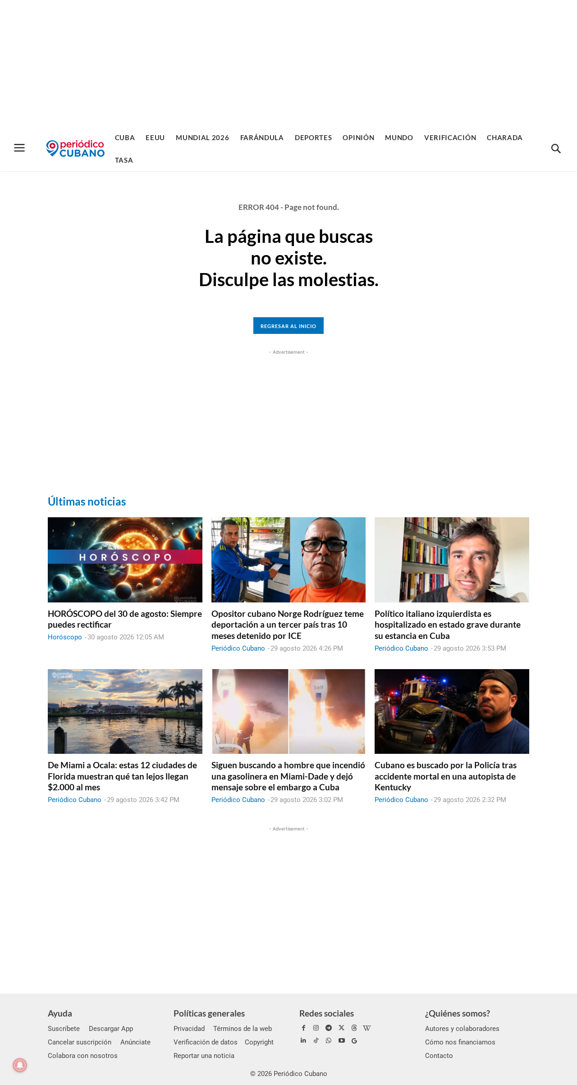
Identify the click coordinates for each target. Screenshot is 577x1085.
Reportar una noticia (204, 1056)
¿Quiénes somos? (457, 1013)
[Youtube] (342, 1041)
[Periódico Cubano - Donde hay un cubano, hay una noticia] (75, 148)
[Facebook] (303, 1028)
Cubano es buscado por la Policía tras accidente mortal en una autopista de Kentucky (446, 776)
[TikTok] (316, 1041)
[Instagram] (316, 1028)
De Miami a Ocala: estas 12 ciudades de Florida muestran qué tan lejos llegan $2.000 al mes (122, 776)
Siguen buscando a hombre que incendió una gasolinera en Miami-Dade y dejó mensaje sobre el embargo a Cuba (288, 776)
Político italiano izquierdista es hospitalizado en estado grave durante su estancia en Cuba (448, 624)
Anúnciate (135, 1042)
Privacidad (189, 1029)
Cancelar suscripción (79, 1042)
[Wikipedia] (367, 1028)
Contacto (439, 1056)
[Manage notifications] (20, 1065)
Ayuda (60, 1013)
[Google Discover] (354, 1041)
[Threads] (354, 1028)
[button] (555, 149)
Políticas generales (209, 1013)
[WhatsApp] (329, 1041)
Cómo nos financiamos (460, 1042)
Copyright (259, 1042)
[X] (342, 1028)
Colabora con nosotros (83, 1056)
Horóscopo (65, 637)
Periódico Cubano (238, 648)
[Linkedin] (303, 1041)
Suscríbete (64, 1029)
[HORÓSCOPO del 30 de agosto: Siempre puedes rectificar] (125, 559)
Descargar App (111, 1029)
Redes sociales (326, 1013)
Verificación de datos (206, 1042)
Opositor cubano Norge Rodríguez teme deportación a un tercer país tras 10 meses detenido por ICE (287, 624)
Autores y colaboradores (462, 1029)
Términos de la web (242, 1029)
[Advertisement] (288, 63)
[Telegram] (329, 1028)
